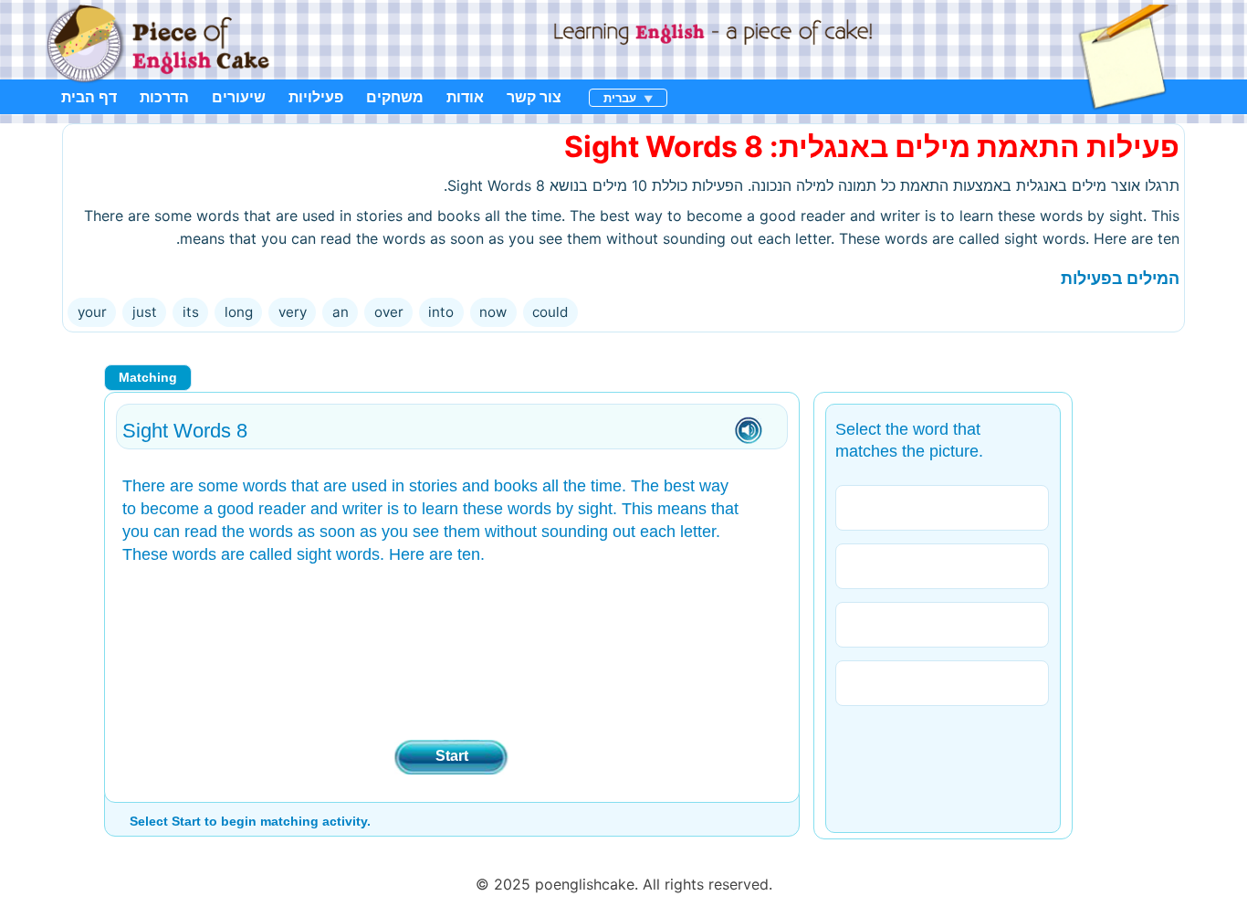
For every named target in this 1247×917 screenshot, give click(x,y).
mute (748, 431)
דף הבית (89, 97)
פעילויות (315, 97)
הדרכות (164, 97)
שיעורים (239, 97)
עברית (619, 97)
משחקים (395, 97)
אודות (465, 97)
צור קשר (534, 97)
